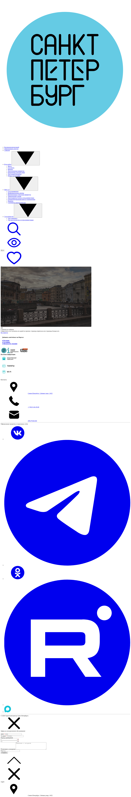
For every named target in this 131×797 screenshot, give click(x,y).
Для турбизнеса (12, 218)
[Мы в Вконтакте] (17, 439)
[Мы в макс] (7, 712)
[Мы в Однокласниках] (17, 579)
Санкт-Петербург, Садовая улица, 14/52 (40, 393)
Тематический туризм (14, 196)
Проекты (10, 201)
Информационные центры (16, 193)
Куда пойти (8, 164)
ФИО (3, 734)
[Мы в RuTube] (67, 705)
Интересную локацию (10, 343)
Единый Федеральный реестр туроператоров (21, 199)
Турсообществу (9, 216)
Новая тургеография (14, 175)
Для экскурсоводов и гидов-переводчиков (21, 220)
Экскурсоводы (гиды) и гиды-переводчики (21, 198)
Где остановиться (13, 191)
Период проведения (7, 738)
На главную (4, 332)
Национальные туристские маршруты (19, 194)
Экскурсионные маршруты (16, 171)
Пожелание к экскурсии (8, 749)
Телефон (4, 736)
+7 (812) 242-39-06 (33, 407)
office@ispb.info (32, 421)
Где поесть (11, 168)
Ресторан (6, 340)
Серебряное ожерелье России (17, 202)
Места (10, 166)
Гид (2, 750)
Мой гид (7, 189)
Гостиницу (6, 342)
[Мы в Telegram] (67, 565)
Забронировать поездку (11, 149)
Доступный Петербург (15, 174)
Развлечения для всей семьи (16, 172)
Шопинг (10, 169)
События (7, 150)
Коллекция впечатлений (11, 147)
